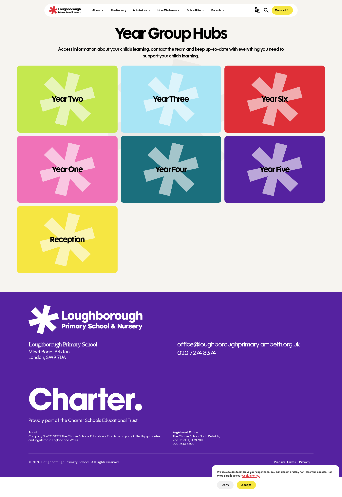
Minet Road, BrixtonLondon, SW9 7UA (49, 355)
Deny (225, 485)
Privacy (304, 462)
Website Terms (285, 462)
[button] (257, 10)
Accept (246, 485)
